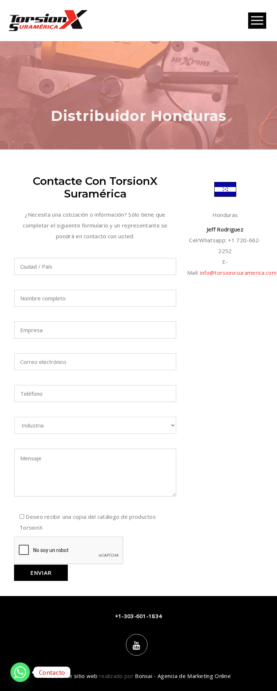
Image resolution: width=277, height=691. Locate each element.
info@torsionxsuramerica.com (238, 272)
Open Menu (257, 21)
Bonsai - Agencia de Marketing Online (183, 675)
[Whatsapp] (20, 672)
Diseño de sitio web (72, 675)
